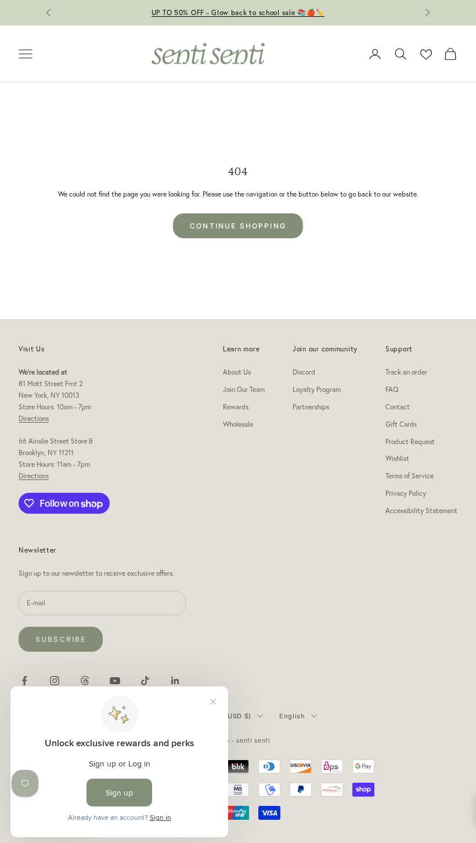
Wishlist (397, 458)
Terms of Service (409, 475)
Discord (304, 372)
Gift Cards (401, 424)
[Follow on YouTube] (115, 680)
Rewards (235, 406)
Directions (34, 418)
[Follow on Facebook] (24, 680)
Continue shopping (238, 225)
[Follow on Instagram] (54, 680)
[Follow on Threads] (85, 680)
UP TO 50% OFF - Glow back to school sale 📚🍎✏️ (238, 12)
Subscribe (60, 639)
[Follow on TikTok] (145, 680)
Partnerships (311, 406)
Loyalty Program (317, 389)
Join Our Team (244, 389)
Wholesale (238, 424)
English (292, 716)
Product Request (410, 441)
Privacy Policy (405, 493)
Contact (397, 406)
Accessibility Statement (421, 510)
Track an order (406, 372)
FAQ (391, 389)
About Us (237, 372)
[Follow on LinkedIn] (175, 680)
